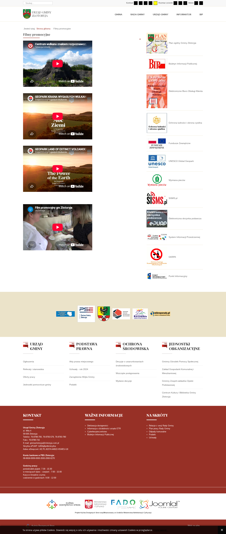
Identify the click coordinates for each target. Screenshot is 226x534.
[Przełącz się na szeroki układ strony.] (201, 3)
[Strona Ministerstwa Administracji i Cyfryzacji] (96, 504)
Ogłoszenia (28, 361)
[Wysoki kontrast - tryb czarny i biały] (145, 3)
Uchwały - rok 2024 (78, 369)
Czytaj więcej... (161, 530)
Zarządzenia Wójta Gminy (82, 377)
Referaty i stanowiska (33, 369)
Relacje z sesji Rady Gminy (161, 425)
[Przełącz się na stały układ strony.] (196, 3)
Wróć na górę (194, 525)
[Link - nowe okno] (65, 314)
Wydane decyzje (124, 381)
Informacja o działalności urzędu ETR (104, 428)
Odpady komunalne (157, 431)
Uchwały (153, 437)
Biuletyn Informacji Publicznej (100, 434)
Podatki (73, 384)
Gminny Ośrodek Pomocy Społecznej (180, 361)
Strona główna (43, 28)
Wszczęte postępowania (127, 373)
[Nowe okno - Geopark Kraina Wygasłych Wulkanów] (121, 313)
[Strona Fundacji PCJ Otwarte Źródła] (160, 504)
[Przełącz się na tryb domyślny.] (136, 3)
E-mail (140, 39)
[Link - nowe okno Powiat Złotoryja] (104, 313)
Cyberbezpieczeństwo (97, 431)
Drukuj (137, 39)
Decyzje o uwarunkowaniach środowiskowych (129, 363)
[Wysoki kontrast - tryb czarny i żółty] (150, 3)
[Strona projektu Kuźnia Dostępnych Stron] (63, 504)
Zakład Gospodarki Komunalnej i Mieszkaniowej (178, 371)
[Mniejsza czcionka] (175, 3)
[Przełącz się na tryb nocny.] (141, 3)
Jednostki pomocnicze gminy (37, 384)
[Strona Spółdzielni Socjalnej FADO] (123, 504)
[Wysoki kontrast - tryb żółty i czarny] (155, 3)
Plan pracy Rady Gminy (159, 428)
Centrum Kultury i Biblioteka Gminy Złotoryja (179, 394)
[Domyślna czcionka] (180, 3)
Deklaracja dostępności (97, 425)
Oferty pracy (29, 377)
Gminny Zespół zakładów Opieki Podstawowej (177, 383)
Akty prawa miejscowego (81, 361)
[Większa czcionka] (185, 3)
